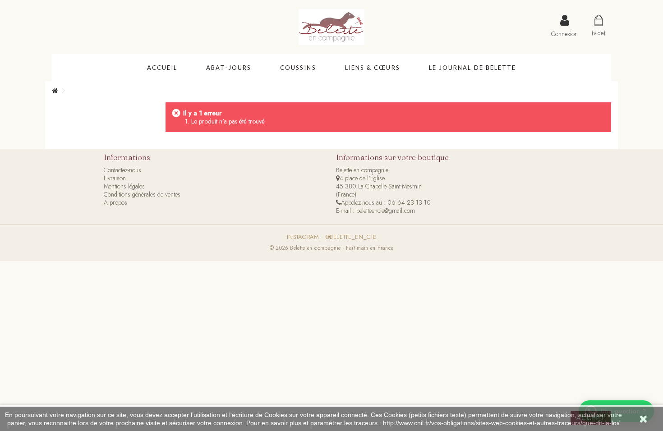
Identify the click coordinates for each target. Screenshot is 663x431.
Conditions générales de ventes (142, 194)
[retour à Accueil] (54, 90)
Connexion (564, 33)
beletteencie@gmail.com (385, 210)
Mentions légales (124, 186)
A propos (115, 202)
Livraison (115, 178)
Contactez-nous (122, 169)
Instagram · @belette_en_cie (332, 237)
